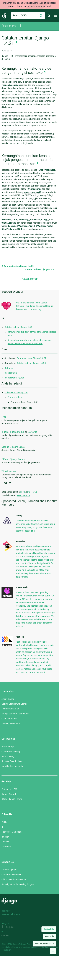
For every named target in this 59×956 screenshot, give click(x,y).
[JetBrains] (7, 551)
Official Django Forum (13, 459)
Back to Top (31, 279)
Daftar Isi (33, 432)
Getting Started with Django (15, 704)
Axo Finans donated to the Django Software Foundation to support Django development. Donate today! (34, 306)
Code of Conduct (9, 718)
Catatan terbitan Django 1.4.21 (19, 327)
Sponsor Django (9, 869)
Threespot (9, 927)
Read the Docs (23, 495)
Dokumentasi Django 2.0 (16, 392)
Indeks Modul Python (14, 378)
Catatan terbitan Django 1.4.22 (18, 266)
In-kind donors (11, 914)
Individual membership (12, 766)
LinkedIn (6, 841)
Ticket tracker (9, 471)
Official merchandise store (14, 879)
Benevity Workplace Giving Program (18, 884)
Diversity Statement (11, 723)
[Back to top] (53, 951)
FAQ (4, 417)
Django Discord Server (13, 446)
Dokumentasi (11, 26)
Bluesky (5, 837)
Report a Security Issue (12, 761)
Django (4, 15)
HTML (23, 492)
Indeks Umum (11, 373)
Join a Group (8, 746)
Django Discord (9, 794)
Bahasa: (49, 936)
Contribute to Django (11, 751)
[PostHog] (7, 645)
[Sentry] (7, 524)
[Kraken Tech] (7, 597)
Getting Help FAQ (10, 789)
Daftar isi (9, 368)
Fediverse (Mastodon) (12, 832)
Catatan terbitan (15, 397)
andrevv (9, 935)
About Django (8, 699)
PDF (29, 492)
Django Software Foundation (15, 713)
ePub (35, 492)
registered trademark (30, 947)
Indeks (5, 432)
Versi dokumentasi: (44, 944)
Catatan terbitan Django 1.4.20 (40, 269)
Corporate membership (12, 874)
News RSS (6, 846)
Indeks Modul (17, 432)
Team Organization (10, 708)
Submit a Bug (8, 756)
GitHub (5, 822)
